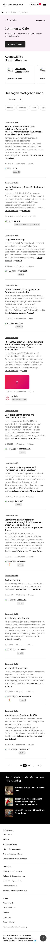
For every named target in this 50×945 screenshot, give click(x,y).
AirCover (6, 839)
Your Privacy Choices (25, 941)
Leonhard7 (21, 599)
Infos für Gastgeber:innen (12, 881)
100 (29, 765)
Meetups (22, 108)
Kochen (10, 108)
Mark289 (19, 323)
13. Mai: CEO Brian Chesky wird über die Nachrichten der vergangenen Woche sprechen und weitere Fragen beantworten (24, 346)
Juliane (11, 158)
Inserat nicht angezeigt (16, 668)
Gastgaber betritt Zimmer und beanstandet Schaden (19, 416)
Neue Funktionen (9, 908)
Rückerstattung (12, 580)
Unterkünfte (12, 20)
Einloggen (35, 4)
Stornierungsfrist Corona (17, 618)
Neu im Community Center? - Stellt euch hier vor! (24, 188)
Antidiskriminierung (10, 844)
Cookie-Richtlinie (9, 941)
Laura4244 (21, 649)
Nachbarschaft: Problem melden (15, 859)
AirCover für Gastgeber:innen (14, 876)
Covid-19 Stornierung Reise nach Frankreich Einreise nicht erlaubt (20, 468)
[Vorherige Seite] (9, 766)
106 (37, 765)
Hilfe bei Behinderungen (12, 849)
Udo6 (15, 168)
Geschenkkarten (9, 922)
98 (21, 765)
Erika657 (19, 501)
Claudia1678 (23, 749)
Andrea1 (30, 313)
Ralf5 (18, 639)
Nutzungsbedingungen (23, 938)
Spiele (34, 108)
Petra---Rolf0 (25, 696)
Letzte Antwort (36, 155)
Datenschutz (7, 938)
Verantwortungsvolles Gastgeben (15, 890)
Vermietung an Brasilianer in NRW (21, 715)
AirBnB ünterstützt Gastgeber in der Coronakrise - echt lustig (22, 290)
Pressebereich (8, 903)
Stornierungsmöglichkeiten (13, 854)
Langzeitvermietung (15, 239)
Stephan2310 (34, 438)
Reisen (44, 108)
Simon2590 (22, 271)
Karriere (6, 912)
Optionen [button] (39, 20)
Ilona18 (19, 260)
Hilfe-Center (7, 835)
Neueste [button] (12, 99)
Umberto (26, 210)
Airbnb (15, 396)
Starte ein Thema (15, 44)
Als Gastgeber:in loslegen (12, 871)
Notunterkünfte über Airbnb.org (15, 927)
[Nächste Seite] (41, 766)
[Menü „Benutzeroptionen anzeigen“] (44, 4)
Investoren (7, 917)
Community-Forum (10, 886)
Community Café (11, 122)
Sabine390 (21, 561)
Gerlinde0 (37, 589)
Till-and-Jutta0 (36, 491)
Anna (24, 370)
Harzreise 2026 (15, 78)
